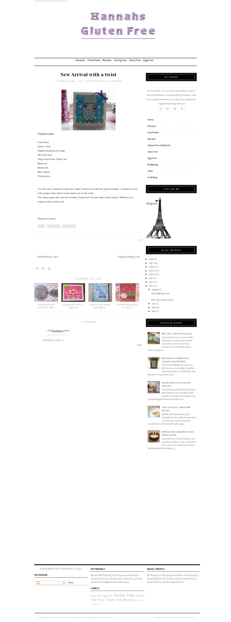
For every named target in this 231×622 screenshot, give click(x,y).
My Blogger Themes (188, 617)
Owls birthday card (47, 256)
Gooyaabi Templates (105, 617)
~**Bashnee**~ (58, 331)
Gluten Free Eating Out (159, 145)
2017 (151, 263)
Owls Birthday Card (160, 293)
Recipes (106, 60)
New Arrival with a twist (162, 299)
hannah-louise (67, 81)
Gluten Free (123, 595)
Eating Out (120, 60)
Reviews (80, 60)
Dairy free (96, 595)
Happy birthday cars (129, 256)
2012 (151, 281)
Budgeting (153, 164)
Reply (139, 345)
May (154, 311)
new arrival (99, 81)
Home (151, 119)
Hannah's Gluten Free (61, 617)
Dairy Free (135, 60)
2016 (151, 266)
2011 (151, 285)
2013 (151, 278)
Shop (150, 170)
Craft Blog (152, 177)
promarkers (114, 81)
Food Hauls (94, 60)
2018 (151, 259)
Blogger (77, 568)
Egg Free (148, 60)
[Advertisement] (159, 506)
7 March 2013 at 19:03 (56, 335)
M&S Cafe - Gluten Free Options (177, 333)
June (154, 307)
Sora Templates (170, 617)
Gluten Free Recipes (119, 600)
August (155, 289)
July (153, 303)
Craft (88, 81)
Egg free (107, 595)
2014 (151, 274)
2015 (151, 270)
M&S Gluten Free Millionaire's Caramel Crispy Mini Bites (175, 360)
